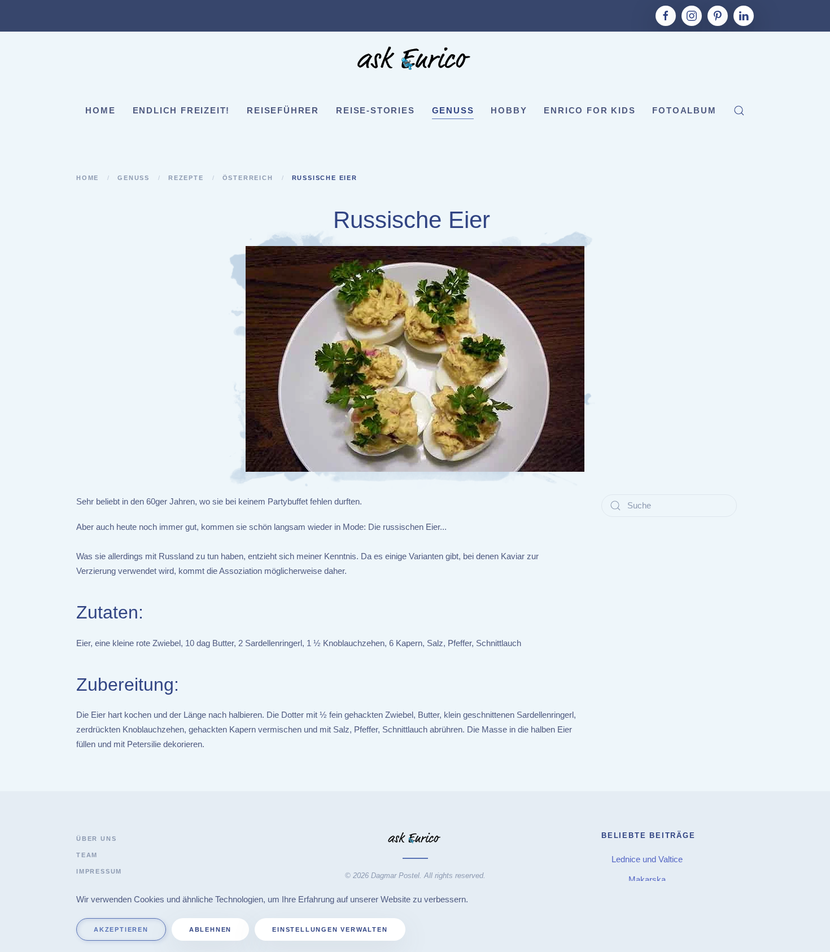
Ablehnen (210, 929)
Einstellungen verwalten (329, 929)
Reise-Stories (375, 110)
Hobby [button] (509, 110)
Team (87, 855)
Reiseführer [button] (283, 110)
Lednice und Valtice (648, 859)
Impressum (99, 871)
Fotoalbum (684, 110)
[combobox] (669, 505)
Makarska (648, 879)
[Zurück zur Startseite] (415, 60)
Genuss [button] (453, 110)
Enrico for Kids (589, 110)
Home (100, 110)
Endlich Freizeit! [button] (181, 110)
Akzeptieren (121, 929)
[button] (739, 110)
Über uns (96, 838)
